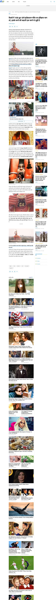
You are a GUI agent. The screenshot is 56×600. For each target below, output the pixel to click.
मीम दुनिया (24, 1)
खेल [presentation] (36, 127)
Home (10, 11)
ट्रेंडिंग (8, 1)
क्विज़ (19, 1)
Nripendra (37, 65)
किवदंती (10, 68)
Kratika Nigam (12, 23)
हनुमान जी (10, 58)
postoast (14, 212)
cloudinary (14, 184)
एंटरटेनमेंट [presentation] (36, 150)
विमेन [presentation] (36, 103)
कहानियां (13, 1)
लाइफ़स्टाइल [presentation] (37, 58)
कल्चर (13, 11)
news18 (14, 145)
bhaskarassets (14, 99)
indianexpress (14, 243)
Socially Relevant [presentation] (39, 81)
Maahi (36, 111)
